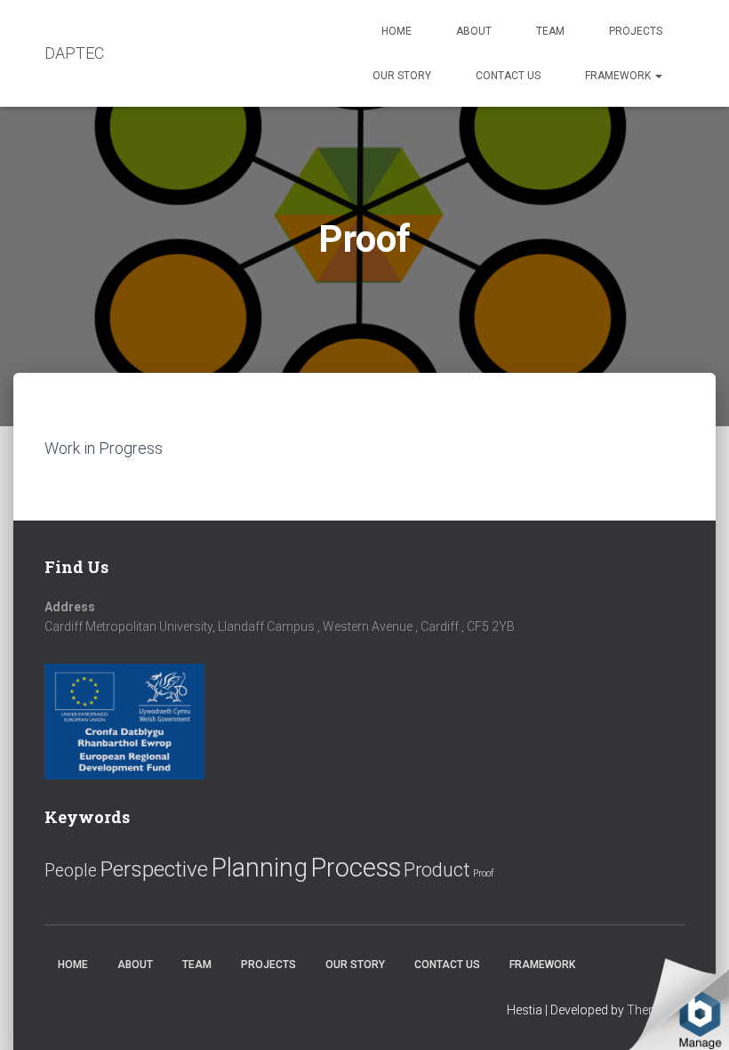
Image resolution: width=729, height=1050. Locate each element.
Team (550, 31)
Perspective (154, 869)
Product (437, 870)
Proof (483, 873)
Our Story (402, 75)
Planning (259, 867)
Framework (619, 75)
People (70, 870)
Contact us (508, 75)
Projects (635, 31)
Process (355, 867)
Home (396, 31)
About (474, 31)
